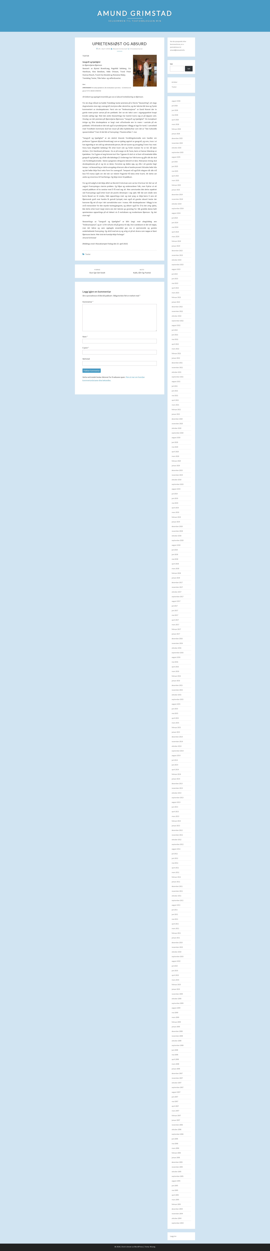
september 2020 (177, 433)
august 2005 (176, 1181)
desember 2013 (177, 783)
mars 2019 (175, 512)
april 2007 (175, 1106)
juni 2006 (175, 1139)
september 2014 (177, 751)
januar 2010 (176, 989)
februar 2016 (176, 676)
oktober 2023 (176, 260)
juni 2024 (175, 222)
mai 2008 (175, 1055)
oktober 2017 (176, 592)
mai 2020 (175, 447)
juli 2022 (175, 330)
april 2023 (175, 288)
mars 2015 (175, 723)
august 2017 (176, 601)
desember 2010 (177, 942)
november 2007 (177, 1078)
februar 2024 (176, 241)
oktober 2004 (176, 1218)
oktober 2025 (176, 148)
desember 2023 (177, 250)
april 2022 (175, 344)
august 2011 (176, 905)
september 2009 (177, 1003)
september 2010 (177, 956)
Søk (171, 64)
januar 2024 (176, 246)
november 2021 (177, 367)
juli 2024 (175, 218)
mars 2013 (175, 816)
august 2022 (176, 325)
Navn (85, 336)
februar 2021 (176, 409)
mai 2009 (175, 1012)
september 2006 (177, 1134)
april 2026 (175, 120)
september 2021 (177, 377)
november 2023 (177, 255)
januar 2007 (176, 1120)
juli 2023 (175, 274)
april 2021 (175, 400)
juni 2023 (175, 279)
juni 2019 (175, 498)
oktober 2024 (176, 204)
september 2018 (177, 540)
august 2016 (176, 657)
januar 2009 (176, 1027)
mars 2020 (175, 456)
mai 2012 (175, 863)
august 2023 (176, 269)
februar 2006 (176, 1153)
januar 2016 (176, 681)
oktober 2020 (176, 428)
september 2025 (177, 152)
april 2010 (175, 975)
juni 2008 (175, 1050)
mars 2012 (175, 872)
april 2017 (175, 620)
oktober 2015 (176, 695)
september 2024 (177, 208)
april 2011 (175, 924)
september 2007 (177, 1087)
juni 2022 (175, 335)
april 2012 (175, 868)
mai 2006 (175, 1143)
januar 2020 (176, 465)
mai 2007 (175, 1101)
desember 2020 (177, 419)
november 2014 (177, 741)
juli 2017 (175, 606)
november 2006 (177, 1125)
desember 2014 (177, 737)
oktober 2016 (176, 648)
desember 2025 (177, 138)
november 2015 (177, 690)
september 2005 (177, 1176)
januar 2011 (176, 938)
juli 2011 (175, 910)
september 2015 (177, 699)
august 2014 (176, 755)
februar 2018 (176, 573)
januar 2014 (176, 779)
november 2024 (177, 199)
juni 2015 (175, 709)
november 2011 (177, 891)
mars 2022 (175, 349)
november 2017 (177, 587)
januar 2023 (176, 302)
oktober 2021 (176, 372)
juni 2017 (175, 610)
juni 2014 (175, 765)
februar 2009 (176, 1022)
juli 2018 (175, 550)
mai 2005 (175, 1190)
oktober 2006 (176, 1129)
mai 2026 (175, 115)
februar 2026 (176, 129)
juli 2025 (175, 162)
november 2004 (177, 1213)
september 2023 (177, 264)
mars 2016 (175, 671)
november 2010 (177, 947)
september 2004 (177, 1223)
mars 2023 (175, 293)
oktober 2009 (176, 998)
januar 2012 (176, 882)
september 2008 (177, 1045)
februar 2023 (176, 297)
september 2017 (177, 596)
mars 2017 (175, 624)
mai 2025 (175, 171)
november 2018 (177, 531)
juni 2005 (175, 1185)
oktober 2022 (176, 316)
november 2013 (177, 788)
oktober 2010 (176, 952)
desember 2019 (177, 470)
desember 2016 (177, 638)
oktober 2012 (176, 839)
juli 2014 (175, 760)
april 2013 (175, 811)
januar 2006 (176, 1157)
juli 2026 (175, 106)
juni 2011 (175, 914)
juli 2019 (175, 494)
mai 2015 (175, 713)
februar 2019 (176, 517)
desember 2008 (177, 1031)
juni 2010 (175, 970)
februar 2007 (176, 1115)
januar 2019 (176, 522)
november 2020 (177, 423)
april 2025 (175, 176)
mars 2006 (175, 1148)
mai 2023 (175, 283)
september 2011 (177, 900)
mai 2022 (175, 339)
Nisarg (152, 1247)
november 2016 (177, 643)
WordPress (138, 1247)
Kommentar (87, 302)
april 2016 (175, 667)
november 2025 (177, 143)
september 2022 (177, 321)
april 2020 (175, 452)
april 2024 (175, 232)
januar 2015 (176, 732)
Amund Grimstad (120, 49)
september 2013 (177, 797)
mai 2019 (175, 503)
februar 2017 (176, 629)
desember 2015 (177, 685)
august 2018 (176, 545)
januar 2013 (176, 826)
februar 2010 (176, 984)
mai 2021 (175, 395)
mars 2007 (175, 1111)
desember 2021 (177, 363)
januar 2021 (176, 414)
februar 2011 (176, 933)
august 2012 (176, 849)
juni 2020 (175, 442)
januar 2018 (176, 578)
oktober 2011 (176, 896)
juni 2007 (175, 1097)
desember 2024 (177, 194)
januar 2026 (176, 134)
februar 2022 (176, 353)
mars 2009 (175, 1017)
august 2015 (176, 704)
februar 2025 (176, 185)
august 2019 (176, 489)
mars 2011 (175, 928)
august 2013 (176, 802)
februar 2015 (176, 727)
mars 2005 (175, 1200)
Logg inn (173, 1236)
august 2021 (176, 381)
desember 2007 (177, 1073)
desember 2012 (177, 830)
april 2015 (175, 718)
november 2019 (177, 475)
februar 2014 (176, 774)
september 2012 (177, 844)
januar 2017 (176, 634)
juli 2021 (175, 386)
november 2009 (177, 994)
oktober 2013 (176, 793)
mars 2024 (175, 236)
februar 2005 (176, 1204)
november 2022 (177, 311)
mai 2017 (175, 615)
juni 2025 (175, 166)
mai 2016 (175, 662)
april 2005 (175, 1195)
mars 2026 (175, 124)
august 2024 (176, 213)
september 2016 (177, 653)
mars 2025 (175, 180)
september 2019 (177, 484)
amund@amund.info (177, 50)
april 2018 (175, 564)
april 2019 (175, 508)
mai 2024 (175, 227)
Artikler (174, 82)
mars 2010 (175, 980)
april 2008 (175, 1059)
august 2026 (176, 101)
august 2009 (176, 1008)
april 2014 (175, 769)
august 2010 (176, 961)
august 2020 (176, 437)
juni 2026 (175, 110)
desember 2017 (177, 582)
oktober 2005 (176, 1171)
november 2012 (177, 835)
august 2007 (176, 1092)
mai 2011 (175, 919)
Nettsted (86, 359)
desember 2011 (177, 886)
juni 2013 (175, 807)
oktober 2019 (176, 480)
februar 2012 (176, 877)
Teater (87, 254)
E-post (85, 348)
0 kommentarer (136, 49)
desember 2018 (177, 526)
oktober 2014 (176, 746)
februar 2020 (176, 461)
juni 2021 (175, 391)
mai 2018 (175, 559)
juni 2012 (175, 858)
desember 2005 (177, 1162)
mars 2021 (175, 405)
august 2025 (176, 157)
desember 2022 (177, 307)
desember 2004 (177, 1209)
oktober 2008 (176, 1041)
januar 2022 (176, 358)
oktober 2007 (176, 1083)
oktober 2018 (176, 536)
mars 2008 (175, 1064)
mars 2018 (175, 568)
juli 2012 (175, 854)
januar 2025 (176, 190)
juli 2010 (175, 966)
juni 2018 (175, 554)
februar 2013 (176, 821)
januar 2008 (176, 1069)
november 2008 (177, 1036)
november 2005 (177, 1167)
